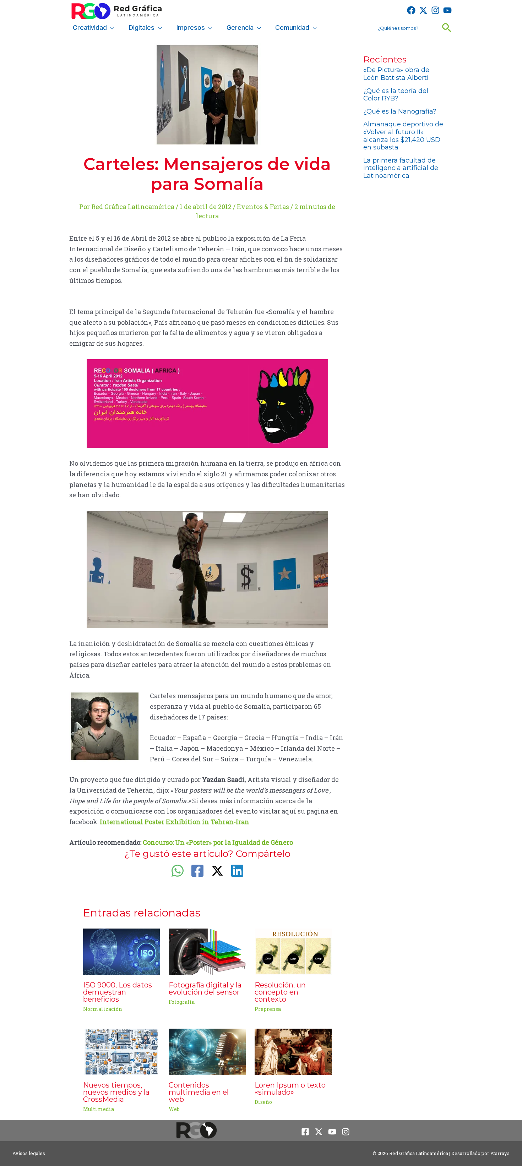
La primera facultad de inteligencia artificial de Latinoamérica (400, 168)
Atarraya (500, 1153)
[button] (110, 27)
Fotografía (182, 1001)
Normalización (102, 1009)
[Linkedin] (237, 871)
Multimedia (98, 1109)
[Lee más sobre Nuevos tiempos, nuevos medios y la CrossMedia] (121, 1051)
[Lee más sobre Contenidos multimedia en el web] (207, 1051)
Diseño (263, 1102)
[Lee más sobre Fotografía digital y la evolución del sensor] (207, 951)
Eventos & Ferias (263, 206)
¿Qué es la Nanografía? (399, 111)
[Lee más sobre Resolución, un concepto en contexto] (293, 951)
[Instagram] (435, 10)
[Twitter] (423, 10)
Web (174, 1109)
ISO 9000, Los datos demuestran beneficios (117, 992)
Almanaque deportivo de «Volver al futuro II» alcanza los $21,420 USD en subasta (403, 135)
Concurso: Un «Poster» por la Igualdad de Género (218, 842)
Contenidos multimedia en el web (199, 1092)
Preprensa (268, 1009)
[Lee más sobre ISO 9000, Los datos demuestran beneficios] (121, 951)
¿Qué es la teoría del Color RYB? (395, 95)
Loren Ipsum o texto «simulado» (290, 1088)
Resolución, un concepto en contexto (280, 992)
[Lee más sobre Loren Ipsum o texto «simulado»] (293, 1051)
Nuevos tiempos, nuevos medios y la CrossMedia (116, 1092)
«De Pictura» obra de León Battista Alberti (396, 74)
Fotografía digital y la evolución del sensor (205, 988)
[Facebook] (411, 10)
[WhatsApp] (178, 871)
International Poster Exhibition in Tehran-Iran (174, 821)
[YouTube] (447, 10)
